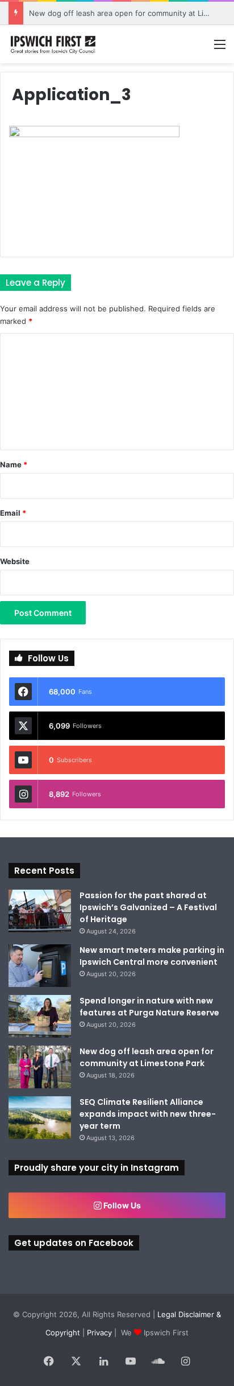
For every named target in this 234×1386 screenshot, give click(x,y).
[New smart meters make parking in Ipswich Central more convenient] (40, 965)
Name (13, 464)
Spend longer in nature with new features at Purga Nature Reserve (149, 1006)
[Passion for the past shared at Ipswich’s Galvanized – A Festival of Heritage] (40, 911)
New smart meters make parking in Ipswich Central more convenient (152, 956)
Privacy (99, 1332)
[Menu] (219, 48)
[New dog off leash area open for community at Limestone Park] (40, 1067)
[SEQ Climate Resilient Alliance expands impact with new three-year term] (40, 1117)
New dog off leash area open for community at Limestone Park (147, 1057)
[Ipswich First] (54, 44)
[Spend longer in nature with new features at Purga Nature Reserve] (40, 1016)
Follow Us (121, 1205)
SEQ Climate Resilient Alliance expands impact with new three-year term (148, 1114)
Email (13, 512)
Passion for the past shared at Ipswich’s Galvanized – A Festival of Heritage (148, 907)
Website (15, 561)
